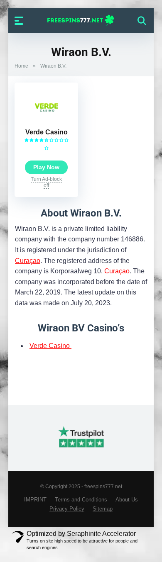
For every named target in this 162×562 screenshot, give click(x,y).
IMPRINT (35, 500)
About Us (126, 500)
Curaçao (27, 260)
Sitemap (103, 509)
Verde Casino (46, 132)
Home (21, 66)
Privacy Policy (66, 509)
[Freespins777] (81, 20)
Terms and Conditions (81, 500)
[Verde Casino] (46, 121)
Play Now (46, 167)
